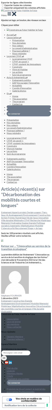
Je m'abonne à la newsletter (14, 349)
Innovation (43, 217)
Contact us (17, 104)
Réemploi (6, 223)
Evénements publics (21, 80)
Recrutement (21, 228)
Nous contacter (14, 326)
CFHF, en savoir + (20, 61)
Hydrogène (16, 223)
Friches (11, 217)
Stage (31, 228)
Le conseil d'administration (24, 48)
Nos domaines (19, 43)
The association (19, 98)
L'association (13, 319)
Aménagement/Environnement (23, 215)
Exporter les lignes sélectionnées (16, 2)
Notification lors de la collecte (21, 405)
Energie (32, 223)
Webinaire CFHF (22, 220)
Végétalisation (28, 225)
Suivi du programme (21, 74)
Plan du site (12, 368)
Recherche (35, 220)
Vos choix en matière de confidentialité (29, 399)
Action (4, 217)
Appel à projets (19, 212)
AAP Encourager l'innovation (26, 82)
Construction (44, 215)
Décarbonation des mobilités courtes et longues (26, 307)
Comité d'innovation (21, 88)
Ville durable (7, 220)
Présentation (18, 40)
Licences (11, 370)
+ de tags (38, 228)
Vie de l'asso (32, 217)
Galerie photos (19, 90)
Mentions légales (15, 373)
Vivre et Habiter (20, 69)
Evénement (6, 212)
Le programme (14, 321)
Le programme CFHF (22, 59)
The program (18, 101)
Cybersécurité (8, 228)
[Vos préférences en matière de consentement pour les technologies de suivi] (47, 405)
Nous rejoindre (19, 53)
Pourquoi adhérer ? (21, 50)
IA (7, 215)
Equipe (25, 223)
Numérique (20, 217)
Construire (17, 66)
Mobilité (39, 225)
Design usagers (34, 212)
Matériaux (46, 220)
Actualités (17, 85)
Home (15, 96)
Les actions (17, 72)
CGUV (10, 376)
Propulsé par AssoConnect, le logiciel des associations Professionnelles (26, 390)
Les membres (13, 324)
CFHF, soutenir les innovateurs (26, 64)
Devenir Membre (15, 336)
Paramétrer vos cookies (18, 378)
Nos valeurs (17, 45)
